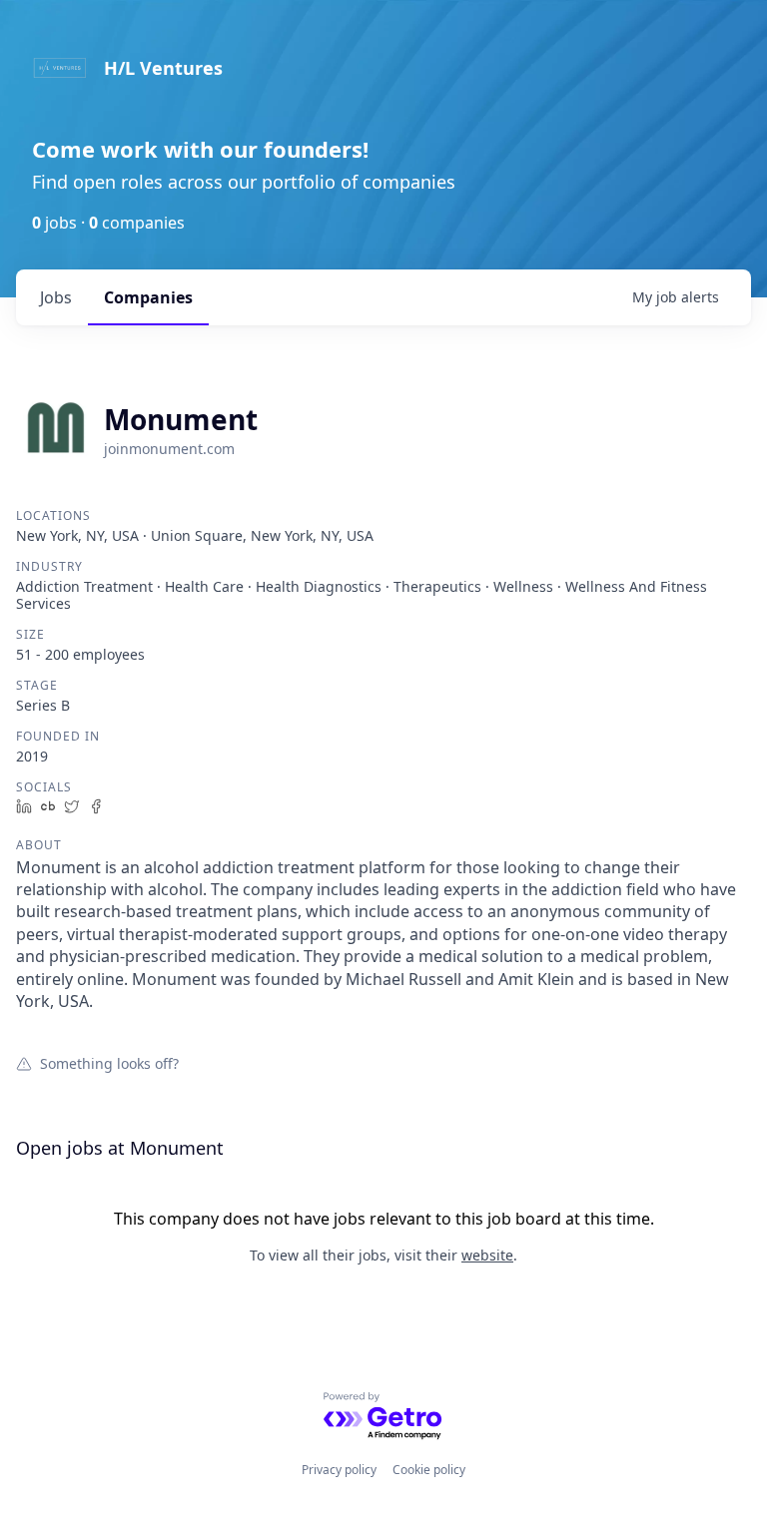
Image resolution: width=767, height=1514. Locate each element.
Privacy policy (339, 1469)
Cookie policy (428, 1469)
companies (148, 297)
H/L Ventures (163, 68)
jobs (56, 297)
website (487, 1255)
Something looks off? (109, 1063)
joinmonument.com (169, 448)
